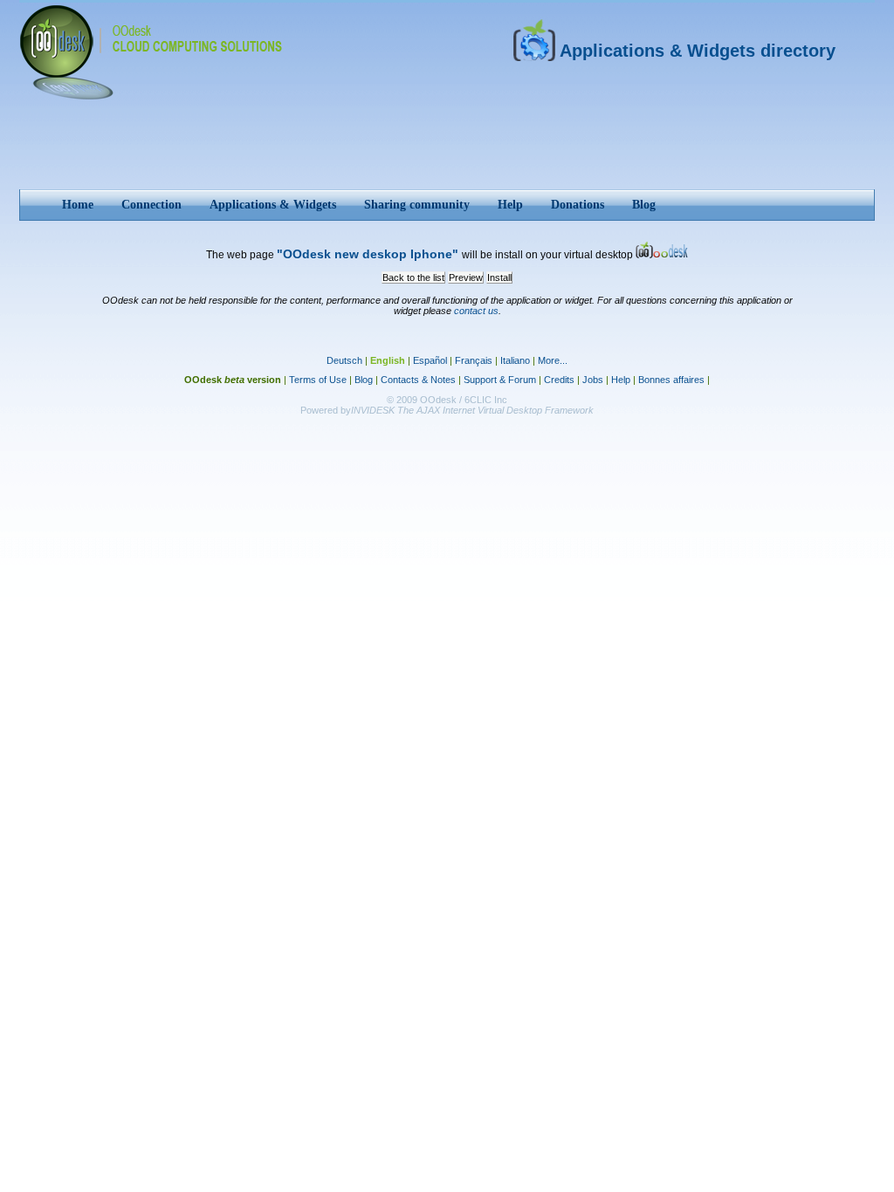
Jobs (592, 379)
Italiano (515, 360)
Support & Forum (500, 379)
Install (499, 277)
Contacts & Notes (418, 379)
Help (620, 379)
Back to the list (413, 277)
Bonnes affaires (671, 379)
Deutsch (344, 360)
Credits (559, 379)
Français (473, 360)
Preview (466, 277)
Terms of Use (318, 379)
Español (430, 360)
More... (552, 360)
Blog (363, 379)
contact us (476, 310)
